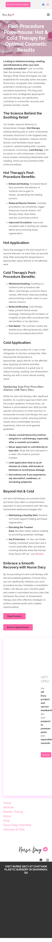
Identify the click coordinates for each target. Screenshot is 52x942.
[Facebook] (43, 4)
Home (7, 802)
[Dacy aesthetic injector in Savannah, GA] (8, 14)
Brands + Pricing (13, 811)
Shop (6, 820)
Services (8, 807)
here (40, 554)
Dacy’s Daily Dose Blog (17, 825)
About (7, 816)
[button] (48, 14)
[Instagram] (47, 4)
